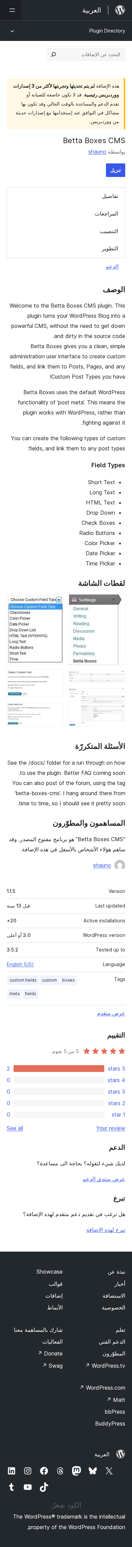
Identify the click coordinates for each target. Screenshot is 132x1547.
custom (49, 980)
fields (30, 993)
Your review (110, 1128)
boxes (68, 980)
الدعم (112, 266)
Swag (52, 1365)
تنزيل (115, 170)
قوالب (56, 1283)
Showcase (50, 1271)
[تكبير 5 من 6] (54, 678)
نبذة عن (116, 1271)
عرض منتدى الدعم (104, 1178)
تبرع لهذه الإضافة (105, 1229)
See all (15, 1128)
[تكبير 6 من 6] (54, 711)
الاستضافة (114, 1295)
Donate (50, 1353)
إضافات (54, 1295)
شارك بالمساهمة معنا (38, 1329)
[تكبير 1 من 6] (116, 603)
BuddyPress (110, 1423)
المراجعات (106, 213)
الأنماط (55, 1307)
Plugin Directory (107, 30)
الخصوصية (113, 1307)
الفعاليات (52, 1341)
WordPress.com (102, 1387)
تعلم (120, 1329)
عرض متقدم (111, 1013)
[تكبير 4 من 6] (54, 603)
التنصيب (109, 231)
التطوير (110, 248)
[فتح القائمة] (11, 10)
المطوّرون (114, 1353)
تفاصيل (110, 196)
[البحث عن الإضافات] (53, 54)
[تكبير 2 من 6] (116, 679)
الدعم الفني (112, 1341)
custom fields (23, 980)
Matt (115, 1399)
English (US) (20, 964)
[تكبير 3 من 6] (116, 697)
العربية (101, 1454)
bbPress (115, 1411)
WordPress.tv (105, 1365)
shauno (97, 151)
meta (14, 993)
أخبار (119, 1283)
